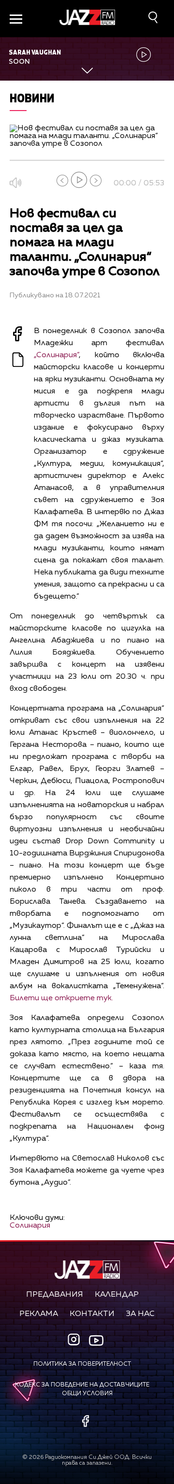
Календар (117, 1295)
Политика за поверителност (82, 1364)
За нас (140, 1314)
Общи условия (87, 1394)
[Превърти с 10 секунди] (62, 180)
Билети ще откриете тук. (61, 998)
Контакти (92, 1314)
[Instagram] (75, 1340)
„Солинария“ (56, 355)
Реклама (38, 1314)
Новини (32, 97)
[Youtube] (96, 1340)
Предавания (54, 1295)
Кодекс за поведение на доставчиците (82, 1385)
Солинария (30, 1226)
